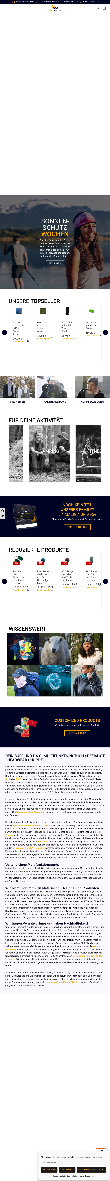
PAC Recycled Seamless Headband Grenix (18, 577)
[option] (19, 335)
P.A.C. (61, 766)
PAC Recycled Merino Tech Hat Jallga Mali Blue (43, 577)
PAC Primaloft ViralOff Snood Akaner (18, 328)
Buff (7, 779)
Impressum (89, 1176)
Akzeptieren (49, 1169)
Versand (42, 841)
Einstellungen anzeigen (91, 1169)
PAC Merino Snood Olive (42, 327)
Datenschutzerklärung (75, 1176)
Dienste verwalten (49, 1162)
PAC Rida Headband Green (91, 325)
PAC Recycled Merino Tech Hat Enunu (67, 576)
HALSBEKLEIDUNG (55, 401)
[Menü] (105, 1147)
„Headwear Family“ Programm (29, 848)
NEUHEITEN (17, 401)
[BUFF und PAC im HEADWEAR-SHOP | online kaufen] (55, 8)
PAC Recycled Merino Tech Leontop (91, 576)
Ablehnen (67, 1169)
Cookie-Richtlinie (59, 1176)
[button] (2, 511)
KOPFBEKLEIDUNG (92, 401)
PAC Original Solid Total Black (67, 327)
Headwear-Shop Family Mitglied (62, 982)
